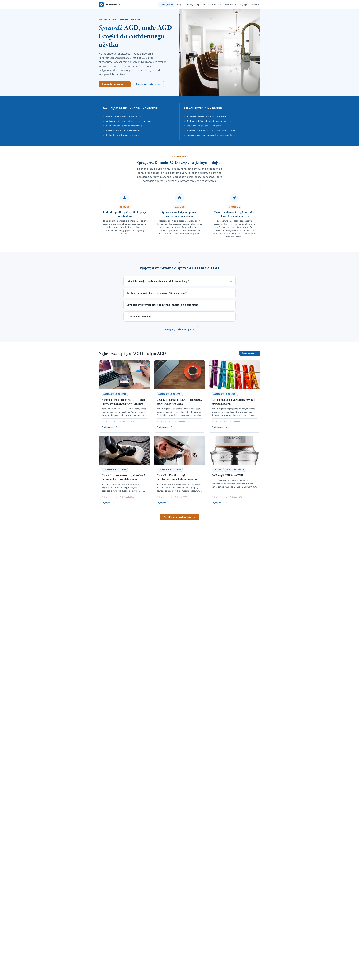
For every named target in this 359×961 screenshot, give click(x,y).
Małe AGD (229, 4)
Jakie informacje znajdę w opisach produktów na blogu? (158, 281)
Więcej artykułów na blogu (178, 329)
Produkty (189, 4)
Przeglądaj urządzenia (112, 84)
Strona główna (166, 4)
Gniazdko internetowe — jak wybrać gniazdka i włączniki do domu (123, 477)
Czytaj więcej (108, 427)
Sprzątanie (202, 4)
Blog (179, 4)
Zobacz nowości (248, 353)
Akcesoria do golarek (114, 394)
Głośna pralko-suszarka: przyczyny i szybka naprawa (233, 402)
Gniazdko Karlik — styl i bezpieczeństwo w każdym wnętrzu (177, 477)
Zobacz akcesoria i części (148, 84)
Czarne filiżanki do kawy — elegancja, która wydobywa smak (179, 402)
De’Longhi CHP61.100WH (227, 475)
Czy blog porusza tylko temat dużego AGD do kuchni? (157, 293)
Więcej (243, 4)
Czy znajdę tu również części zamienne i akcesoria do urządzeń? (162, 304)
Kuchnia (216, 4)
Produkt (217, 470)
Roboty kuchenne (235, 470)
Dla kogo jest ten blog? (139, 316)
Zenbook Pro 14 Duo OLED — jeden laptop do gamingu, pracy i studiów (123, 402)
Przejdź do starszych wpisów (178, 517)
